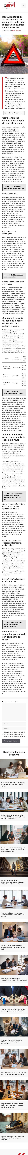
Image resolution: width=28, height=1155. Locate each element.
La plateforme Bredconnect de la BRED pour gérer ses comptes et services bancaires (12, 1105)
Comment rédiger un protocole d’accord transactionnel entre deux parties (13, 914)
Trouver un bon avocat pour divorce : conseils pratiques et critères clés (13, 1010)
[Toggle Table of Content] (21, 113)
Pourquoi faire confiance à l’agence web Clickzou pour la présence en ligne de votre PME (13, 849)
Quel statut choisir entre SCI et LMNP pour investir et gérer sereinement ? (11, 1041)
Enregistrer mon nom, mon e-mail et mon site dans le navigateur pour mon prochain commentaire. (14, 734)
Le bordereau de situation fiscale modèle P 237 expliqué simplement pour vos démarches (13, 816)
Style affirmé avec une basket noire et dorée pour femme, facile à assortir (13, 1138)
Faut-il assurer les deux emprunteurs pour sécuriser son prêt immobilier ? (13, 1073)
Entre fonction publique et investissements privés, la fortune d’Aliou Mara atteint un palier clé (12, 882)
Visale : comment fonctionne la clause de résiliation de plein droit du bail (13, 947)
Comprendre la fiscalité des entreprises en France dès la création (14, 979)
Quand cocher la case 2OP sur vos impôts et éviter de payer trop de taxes (13, 784)
